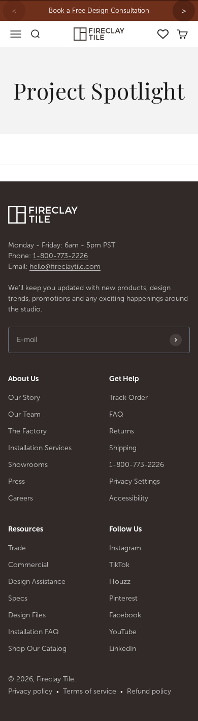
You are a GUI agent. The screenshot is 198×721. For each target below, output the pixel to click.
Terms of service (89, 691)
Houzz (119, 581)
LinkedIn (122, 648)
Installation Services (40, 448)
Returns (121, 431)
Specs (17, 598)
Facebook (125, 615)
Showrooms (28, 464)
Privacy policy (30, 691)
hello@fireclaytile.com (65, 266)
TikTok (119, 564)
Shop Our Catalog (37, 648)
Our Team (24, 414)
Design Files (27, 615)
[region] (99, 11)
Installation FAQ (33, 632)
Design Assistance (36, 581)
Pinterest (123, 598)
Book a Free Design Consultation (99, 10)
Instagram (125, 548)
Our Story (24, 397)
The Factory (27, 431)
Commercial (28, 564)
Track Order (128, 397)
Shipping (123, 448)
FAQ (116, 414)
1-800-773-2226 (60, 256)
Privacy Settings (134, 481)
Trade (17, 548)
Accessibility (128, 498)
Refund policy (149, 691)
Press (16, 481)
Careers (20, 498)
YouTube (123, 632)
